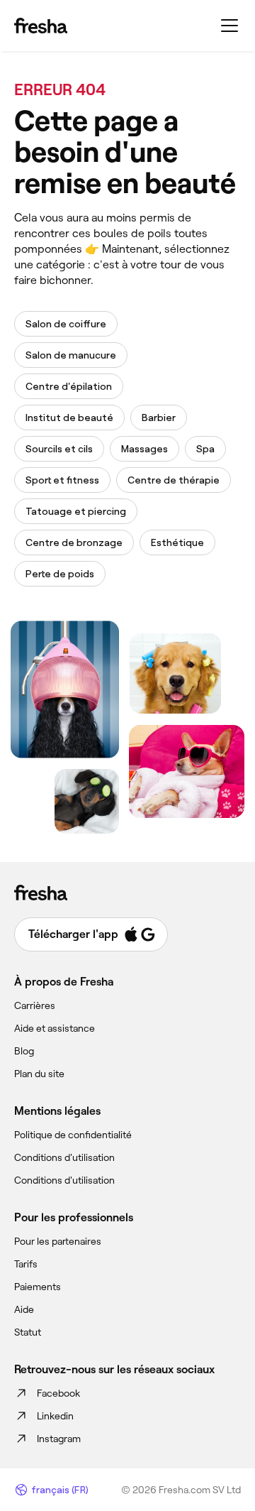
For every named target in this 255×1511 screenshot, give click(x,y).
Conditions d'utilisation (64, 1157)
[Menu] (229, 25)
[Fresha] (40, 26)
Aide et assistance (54, 1028)
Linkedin (55, 1416)
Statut (27, 1332)
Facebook (58, 1393)
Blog (24, 1051)
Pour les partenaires (57, 1241)
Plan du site (39, 1073)
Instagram (59, 1438)
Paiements (37, 1286)
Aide (24, 1309)
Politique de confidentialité (73, 1134)
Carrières (34, 1005)
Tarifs (26, 1264)
